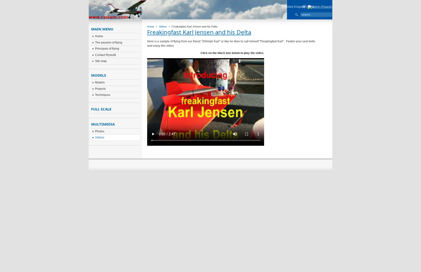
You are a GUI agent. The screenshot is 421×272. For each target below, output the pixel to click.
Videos (163, 26)
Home (150, 26)
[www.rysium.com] (188, 18)
